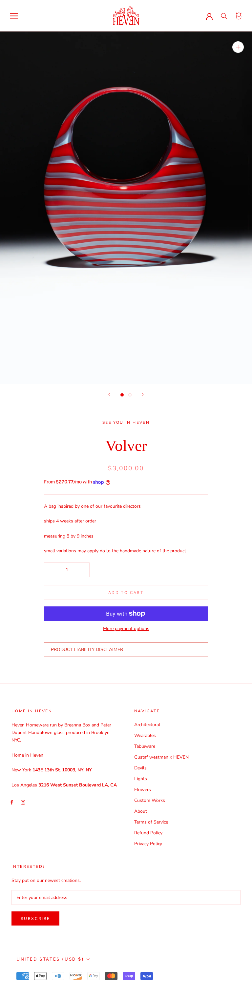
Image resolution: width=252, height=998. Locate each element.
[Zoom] (238, 47)
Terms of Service (151, 822)
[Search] (224, 15)
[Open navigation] (14, 16)
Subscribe (35, 918)
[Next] (143, 394)
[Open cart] (239, 16)
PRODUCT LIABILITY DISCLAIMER (87, 649)
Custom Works (149, 800)
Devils (140, 768)
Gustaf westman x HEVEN (161, 757)
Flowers (142, 789)
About (140, 811)
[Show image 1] (122, 395)
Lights (140, 779)
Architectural (147, 725)
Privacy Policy (148, 844)
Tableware (144, 746)
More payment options (126, 628)
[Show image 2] (130, 395)
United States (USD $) (50, 959)
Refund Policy (148, 833)
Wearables (145, 735)
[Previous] (109, 394)
